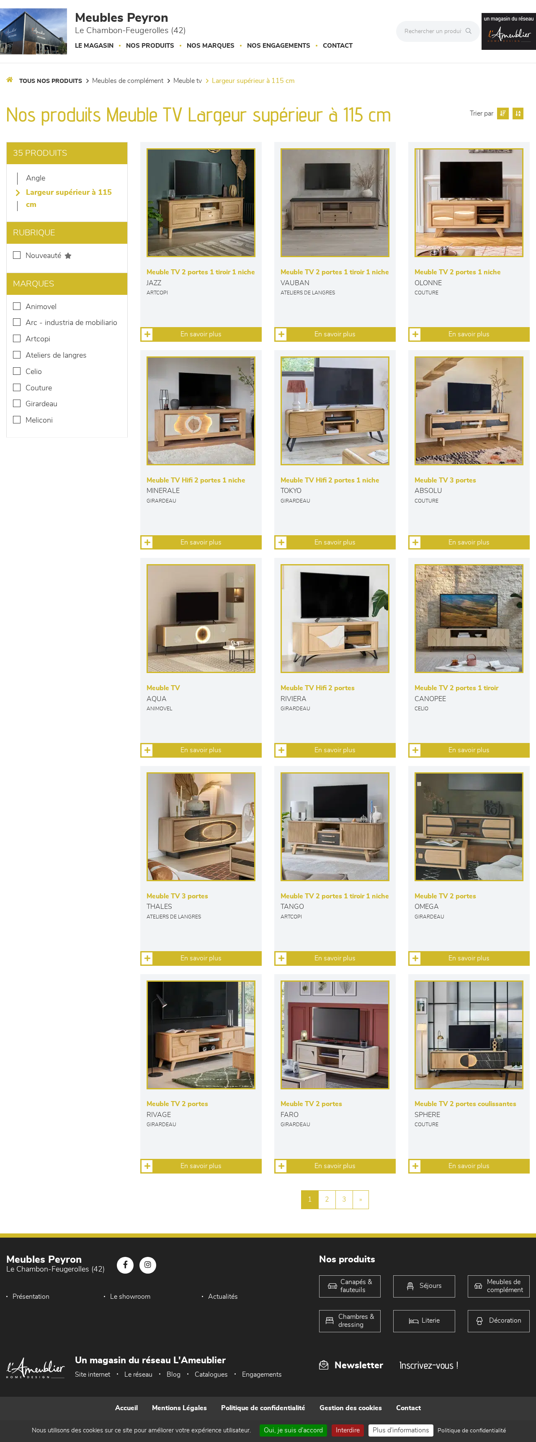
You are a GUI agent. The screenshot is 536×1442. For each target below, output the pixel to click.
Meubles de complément (127, 80)
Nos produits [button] (150, 46)
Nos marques (210, 46)
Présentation (31, 1296)
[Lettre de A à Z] (516, 113)
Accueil (126, 1408)
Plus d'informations (401, 1430)
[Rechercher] (470, 31)
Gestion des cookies (351, 1408)
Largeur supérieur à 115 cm (253, 80)
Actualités (223, 1296)
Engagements (262, 1374)
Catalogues (211, 1374)
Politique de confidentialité (263, 1408)
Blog (173, 1374)
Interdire (348, 1430)
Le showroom (130, 1296)
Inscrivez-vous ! (428, 1365)
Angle (35, 178)
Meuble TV (187, 80)
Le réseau (138, 1374)
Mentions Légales (179, 1408)
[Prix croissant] (502, 113)
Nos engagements (278, 46)
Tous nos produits (50, 81)
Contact (338, 46)
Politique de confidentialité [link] (472, 1431)
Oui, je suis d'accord (293, 1430)
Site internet (92, 1374)
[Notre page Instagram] (147, 1265)
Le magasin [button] (94, 46)
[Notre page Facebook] (125, 1265)
